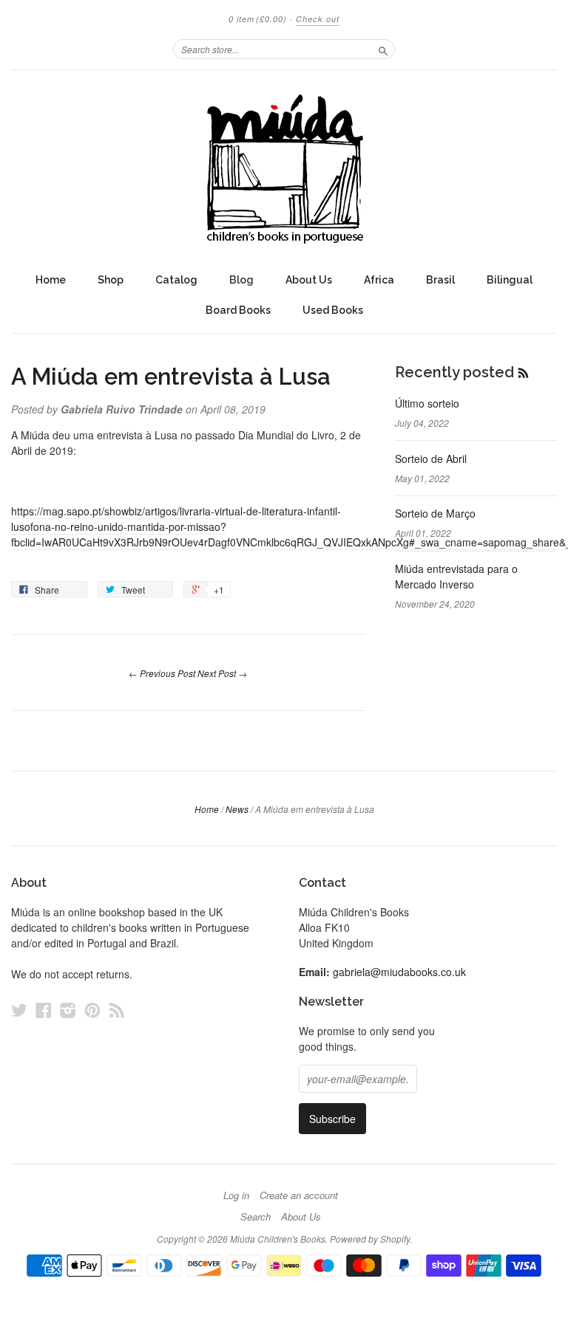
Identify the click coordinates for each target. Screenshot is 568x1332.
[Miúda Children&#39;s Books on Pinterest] (92, 1009)
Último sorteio (427, 403)
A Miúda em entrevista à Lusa (171, 376)
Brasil (440, 280)
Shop (111, 280)
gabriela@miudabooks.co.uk (399, 971)
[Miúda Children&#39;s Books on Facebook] (44, 1009)
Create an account (299, 1195)
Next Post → (222, 673)
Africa (379, 280)
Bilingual (509, 280)
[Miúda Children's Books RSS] (117, 1009)
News (237, 809)
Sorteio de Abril (431, 458)
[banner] (284, 167)
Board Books (238, 310)
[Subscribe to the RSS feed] (523, 372)
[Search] (383, 48)
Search (255, 1217)
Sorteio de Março (435, 513)
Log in (236, 1195)
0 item (258, 18)
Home (51, 280)
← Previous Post (162, 673)
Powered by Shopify (370, 1238)
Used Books (332, 310)
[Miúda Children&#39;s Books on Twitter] (19, 1009)
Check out (317, 18)
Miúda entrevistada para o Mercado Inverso (456, 576)
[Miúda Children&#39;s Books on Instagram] (68, 1009)
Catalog (176, 280)
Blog (241, 280)
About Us (308, 280)
